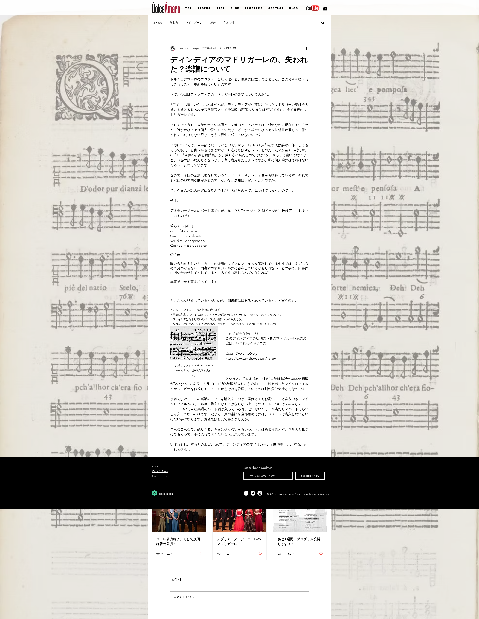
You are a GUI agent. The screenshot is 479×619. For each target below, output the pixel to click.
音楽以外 (228, 22)
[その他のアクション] (306, 48)
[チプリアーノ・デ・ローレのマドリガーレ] (240, 517)
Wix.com (325, 493)
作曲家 (174, 22)
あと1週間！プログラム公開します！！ (299, 541)
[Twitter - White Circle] (253, 493)
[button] (325, 8)
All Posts (157, 22)
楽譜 (213, 22)
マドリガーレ (194, 22)
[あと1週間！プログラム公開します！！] (300, 517)
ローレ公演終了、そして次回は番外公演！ (178, 541)
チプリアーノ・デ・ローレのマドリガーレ (239, 541)
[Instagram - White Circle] (259, 493)
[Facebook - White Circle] (246, 493)
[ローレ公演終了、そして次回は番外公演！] (179, 517)
